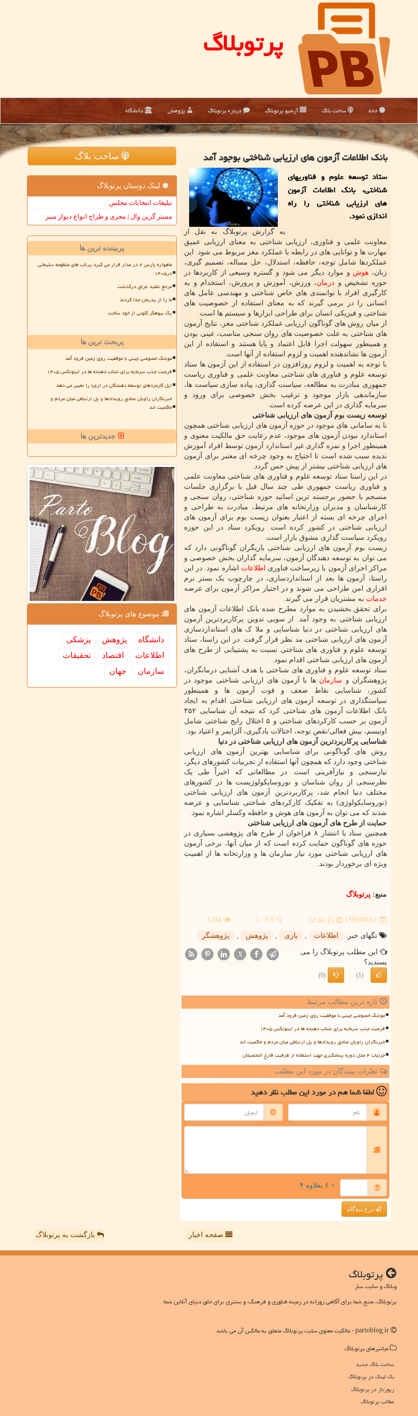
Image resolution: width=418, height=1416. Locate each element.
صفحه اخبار (207, 1235)
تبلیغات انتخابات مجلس (140, 202)
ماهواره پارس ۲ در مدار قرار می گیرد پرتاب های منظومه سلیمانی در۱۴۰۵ (105, 268)
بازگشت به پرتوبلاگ (66, 1235)
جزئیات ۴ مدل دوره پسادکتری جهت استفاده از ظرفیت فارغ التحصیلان (314, 1055)
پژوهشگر (215, 935)
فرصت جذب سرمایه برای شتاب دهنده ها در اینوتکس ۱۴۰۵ (322, 1029)
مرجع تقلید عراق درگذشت (144, 286)
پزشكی (78, 639)
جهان (117, 671)
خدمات (376, 598)
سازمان (330, 680)
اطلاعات (253, 568)
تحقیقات (77, 655)
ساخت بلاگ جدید (375, 1364)
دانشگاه (135, 110)
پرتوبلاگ (243, 43)
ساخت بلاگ (335, 110)
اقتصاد (113, 655)
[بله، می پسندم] (379, 975)
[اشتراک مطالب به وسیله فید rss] (191, 953)
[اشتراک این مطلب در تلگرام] (273, 953)
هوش (361, 272)
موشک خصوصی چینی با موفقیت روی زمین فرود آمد (331, 1015)
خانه (374, 110)
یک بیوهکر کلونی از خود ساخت (140, 313)
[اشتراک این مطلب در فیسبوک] (256, 953)
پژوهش (177, 110)
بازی (291, 935)
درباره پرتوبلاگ (225, 110)
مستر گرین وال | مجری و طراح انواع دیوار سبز (108, 216)
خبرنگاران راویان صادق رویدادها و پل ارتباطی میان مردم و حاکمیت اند (312, 1042)
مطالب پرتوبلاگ (377, 1401)
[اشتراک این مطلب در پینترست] (207, 953)
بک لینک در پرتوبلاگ (371, 1376)
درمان (325, 282)
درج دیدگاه (361, 1209)
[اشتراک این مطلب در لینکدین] (224, 953)
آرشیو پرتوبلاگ (282, 110)
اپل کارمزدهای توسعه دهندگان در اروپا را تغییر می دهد (114, 385)
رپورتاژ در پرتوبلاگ (372, 1389)
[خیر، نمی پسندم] (336, 975)
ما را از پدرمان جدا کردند (146, 300)
